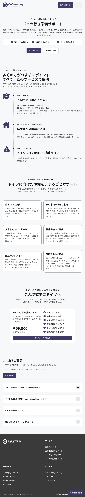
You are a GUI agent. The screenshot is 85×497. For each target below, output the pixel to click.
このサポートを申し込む (42, 338)
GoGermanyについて (53, 472)
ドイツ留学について (10, 472)
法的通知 (58, 494)
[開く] (79, 5)
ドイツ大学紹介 (9, 476)
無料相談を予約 (65, 5)
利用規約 (65, 494)
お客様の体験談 (9, 480)
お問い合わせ (9, 376)
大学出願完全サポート (54, 450)
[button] (42, 387)
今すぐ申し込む (34, 50)
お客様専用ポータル (53, 476)
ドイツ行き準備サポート (54, 454)
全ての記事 (7, 484)
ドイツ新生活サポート (54, 458)
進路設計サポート (52, 447)
